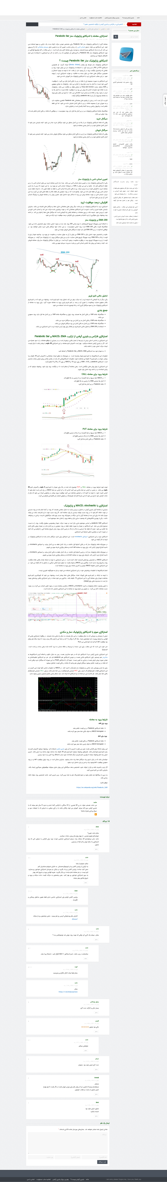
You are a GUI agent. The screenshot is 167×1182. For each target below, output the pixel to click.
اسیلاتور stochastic (81, 536)
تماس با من (83, 17)
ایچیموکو (75, 919)
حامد (97, 39)
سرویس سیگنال (133, 194)
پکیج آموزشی (118, 191)
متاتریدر (104, 657)
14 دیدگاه (91, 39)
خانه (138, 17)
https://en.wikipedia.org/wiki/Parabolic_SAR (92, 787)
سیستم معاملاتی (43, 47)
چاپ (84, 39)
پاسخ (96, 849)
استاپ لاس (81, 47)
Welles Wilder (74, 65)
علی (131, 89)
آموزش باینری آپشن (119, 216)
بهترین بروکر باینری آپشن (112, 17)
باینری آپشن (60, 749)
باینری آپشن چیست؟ (128, 17)
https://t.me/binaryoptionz (68, 992)
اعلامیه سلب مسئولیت (95, 17)
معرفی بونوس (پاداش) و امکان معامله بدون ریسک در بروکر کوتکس (122, 79)
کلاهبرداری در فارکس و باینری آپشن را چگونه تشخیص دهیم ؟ (103, 24)
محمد (130, 164)
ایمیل (79, 39)
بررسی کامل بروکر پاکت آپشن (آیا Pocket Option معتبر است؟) (122, 141)
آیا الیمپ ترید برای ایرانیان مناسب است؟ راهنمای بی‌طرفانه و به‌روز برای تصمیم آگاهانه (122, 108)
